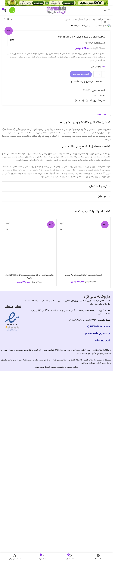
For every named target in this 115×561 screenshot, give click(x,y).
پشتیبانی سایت (58, 539)
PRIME (12, 40)
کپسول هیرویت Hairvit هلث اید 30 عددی (83, 447)
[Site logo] (56, 10)
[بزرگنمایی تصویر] (105, 22)
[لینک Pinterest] (83, 101)
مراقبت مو (78, 19)
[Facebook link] (91, 101)
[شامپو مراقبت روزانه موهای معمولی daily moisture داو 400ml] (29, 332)
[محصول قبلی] (11, 19)
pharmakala (91, 506)
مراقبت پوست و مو (94, 19)
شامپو (67, 19)
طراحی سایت (72, 539)
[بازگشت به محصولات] (7, 19)
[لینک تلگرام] (76, 101)
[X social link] (87, 101)
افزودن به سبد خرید (81, 74)
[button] (61, 229)
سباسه (7, 153)
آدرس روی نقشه (102, 512)
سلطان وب (39, 539)
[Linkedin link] (79, 101)
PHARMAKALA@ (96, 499)
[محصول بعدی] (4, 19)
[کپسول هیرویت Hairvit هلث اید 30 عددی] (83, 332)
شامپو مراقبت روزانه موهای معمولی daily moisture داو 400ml (29, 449)
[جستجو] (12, 10)
